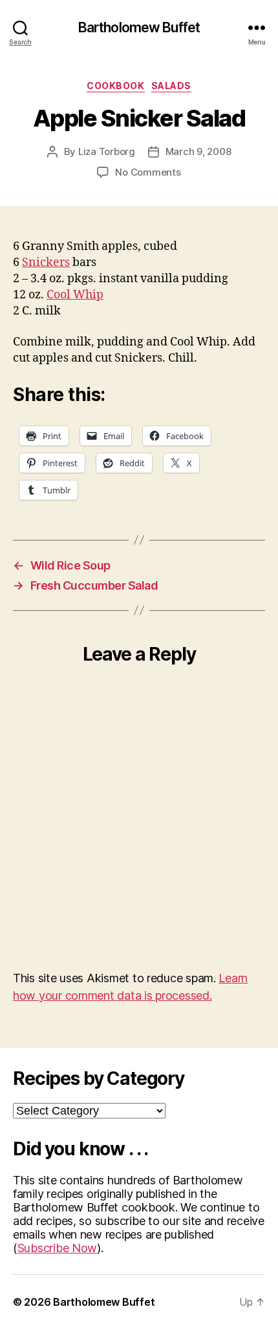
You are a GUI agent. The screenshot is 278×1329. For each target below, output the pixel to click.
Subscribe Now (57, 1248)
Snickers (46, 262)
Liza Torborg (106, 151)
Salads (171, 85)
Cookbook (115, 85)
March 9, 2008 (198, 151)
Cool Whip (75, 294)
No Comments (147, 172)
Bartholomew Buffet (139, 27)
